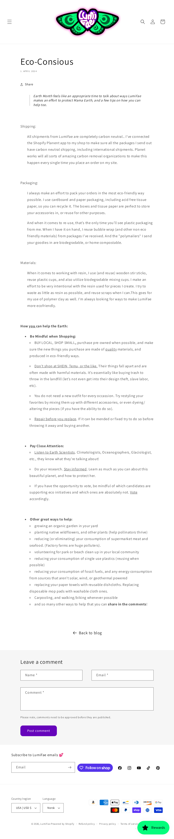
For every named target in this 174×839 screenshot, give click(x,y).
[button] (9, 22)
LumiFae (45, 823)
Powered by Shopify (62, 823)
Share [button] (29, 84)
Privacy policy (107, 823)
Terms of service (130, 823)
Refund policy (87, 823)
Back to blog (90, 632)
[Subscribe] (70, 767)
